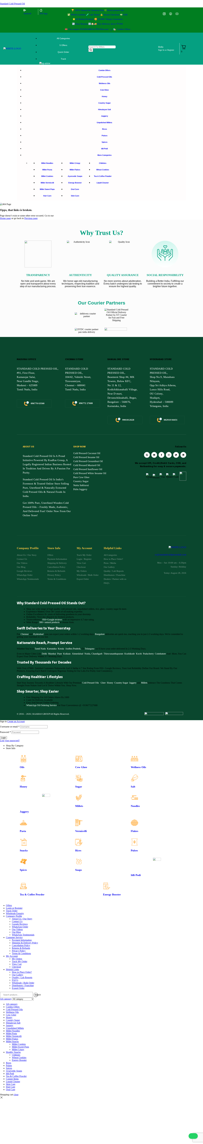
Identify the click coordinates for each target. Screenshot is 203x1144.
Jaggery (132, 682)
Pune (59, 653)
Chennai (25, 634)
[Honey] (23, 778)
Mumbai (52, 653)
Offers (9, 905)
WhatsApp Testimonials (23, 934)
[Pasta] (23, 822)
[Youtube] (154, 455)
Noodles (135, 806)
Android (27, 13)
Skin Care (10, 1084)
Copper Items (12, 1079)
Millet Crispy (18, 1049)
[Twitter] (176, 455)
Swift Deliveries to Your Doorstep (43, 628)
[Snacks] (23, 842)
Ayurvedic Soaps (14, 1071)
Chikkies (16, 1055)
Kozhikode (129, 653)
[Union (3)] (164, 14)
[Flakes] (134, 822)
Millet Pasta (11, 1033)
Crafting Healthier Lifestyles (40, 677)
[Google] (147, 455)
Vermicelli (81, 831)
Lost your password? (10, 740)
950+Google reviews (52, 619)
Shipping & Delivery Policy (25, 942)
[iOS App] (41, 10)
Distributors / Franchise (23, 985)
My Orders (17, 959)
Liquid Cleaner (13, 1081)
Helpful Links (12, 969)
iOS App (44, 13)
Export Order (18, 988)
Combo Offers (12, 1007)
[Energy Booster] (106, 886)
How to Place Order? (22, 972)
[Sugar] (79, 778)
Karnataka (52, 648)
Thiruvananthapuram (113, 653)
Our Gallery (17, 975)
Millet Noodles (13, 1031)
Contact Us (17, 921)
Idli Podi (136, 875)
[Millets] (79, 797)
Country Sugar (121, 682)
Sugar (78, 786)
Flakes (134, 831)
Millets (144, 682)
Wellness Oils (138, 767)
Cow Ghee (81, 767)
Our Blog (16, 932)
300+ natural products (49, 622)
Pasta (23, 831)
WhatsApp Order (20, 926)
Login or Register (14, 908)
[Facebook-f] (161, 455)
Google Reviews (20, 924)
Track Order (11, 910)
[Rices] (79, 842)
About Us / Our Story (22, 918)
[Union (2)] (177, 14)
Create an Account (16, 721)
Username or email (9, 726)
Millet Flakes (12, 1039)
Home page (5, 218)
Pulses (134, 850)
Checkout (16, 967)
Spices (23, 869)
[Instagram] (169, 455)
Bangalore (100, 634)
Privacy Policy (19, 951)
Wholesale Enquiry (15, 913)
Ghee (103, 682)
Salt (133, 786)
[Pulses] (134, 842)
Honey (109, 682)
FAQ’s (15, 980)
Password (5, 732)
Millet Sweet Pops (20, 1047)
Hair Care (10, 1087)
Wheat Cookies (19, 1057)
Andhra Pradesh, (73, 648)
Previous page (31, 218)
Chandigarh (96, 653)
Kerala (61, 648)
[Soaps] (79, 861)
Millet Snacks (12, 1041)
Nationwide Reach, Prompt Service (44, 643)
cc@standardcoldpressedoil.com (170, 554)
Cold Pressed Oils (90, 682)
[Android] (24, 10)
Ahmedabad (77, 653)
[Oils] (23, 758)
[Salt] (134, 778)
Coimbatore (160, 653)
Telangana (89, 648)
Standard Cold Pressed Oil (12, 3)
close (16, 1094)
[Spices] (23, 861)
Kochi (139, 653)
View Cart (17, 964)
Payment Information (22, 940)
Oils (22, 767)
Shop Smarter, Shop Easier (38, 691)
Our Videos (17, 929)
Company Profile (14, 916)
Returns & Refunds (21, 948)
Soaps (78, 869)
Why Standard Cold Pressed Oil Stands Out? (51, 603)
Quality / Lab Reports (22, 977)
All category (12, 1004)
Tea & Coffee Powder (32, 894)
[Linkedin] (183, 455)
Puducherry (148, 653)
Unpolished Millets (15, 1028)
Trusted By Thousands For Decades (44, 662)
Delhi (44, 653)
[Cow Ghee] (79, 758)
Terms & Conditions (21, 953)
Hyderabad (38, 634)
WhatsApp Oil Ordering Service (41, 705)
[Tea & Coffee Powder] (23, 886)
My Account (12, 956)
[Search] (90, 50)
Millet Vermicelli (14, 1036)
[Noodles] (134, 797)
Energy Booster (112, 894)
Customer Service (14, 937)
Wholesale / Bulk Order (23, 983)
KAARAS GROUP (41, 714)
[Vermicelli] (79, 822)
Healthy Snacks (13, 1052)
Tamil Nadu (40, 648)
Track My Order (19, 961)
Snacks (24, 850)
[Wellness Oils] (134, 758)
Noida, (87, 653)
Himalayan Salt (13, 1023)
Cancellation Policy (21, 945)
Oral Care (10, 1089)
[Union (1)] (170, 14)
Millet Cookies (19, 1044)
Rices (78, 850)
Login (3, 738)
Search (36, 995)
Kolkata (67, 653)
